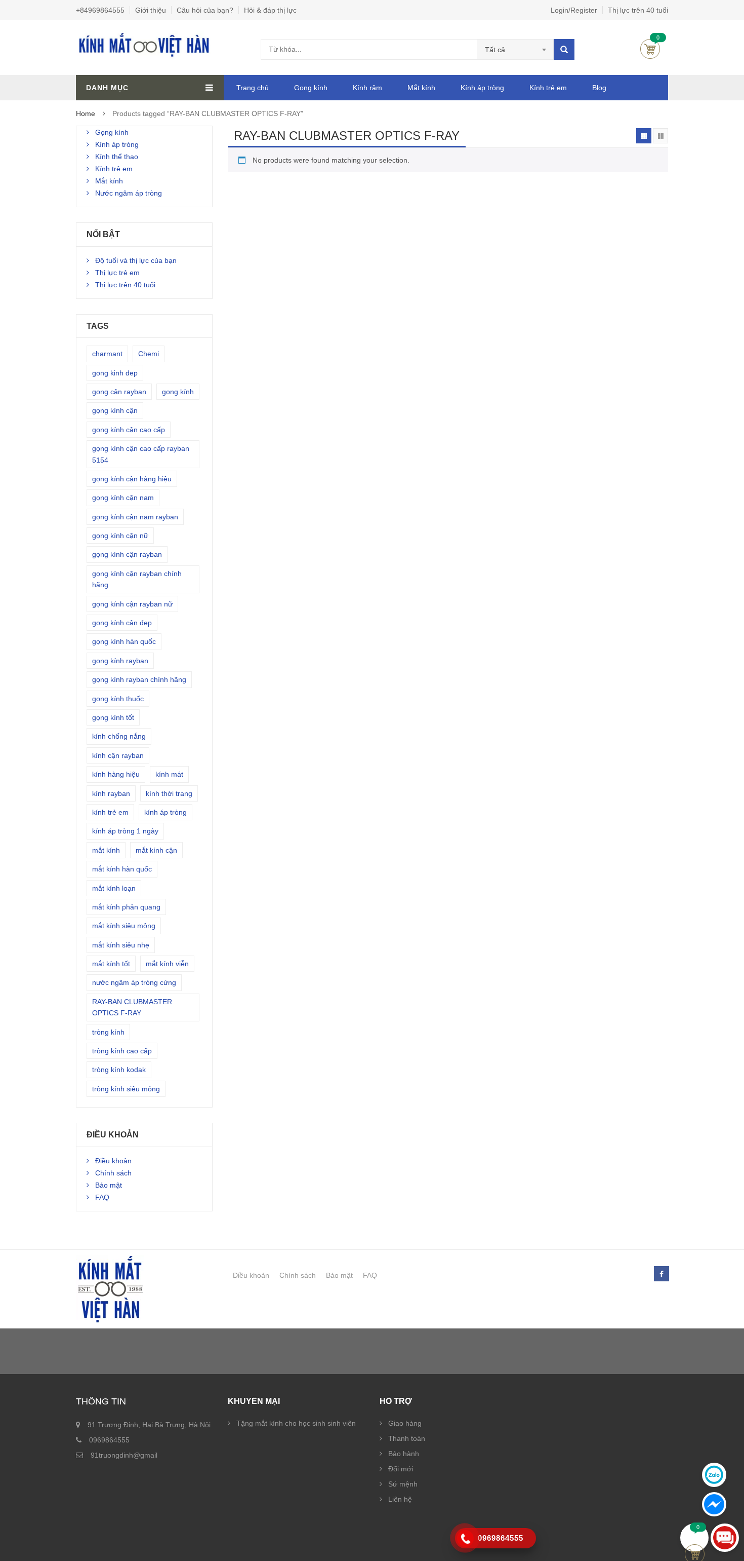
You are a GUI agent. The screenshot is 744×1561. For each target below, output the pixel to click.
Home (85, 113)
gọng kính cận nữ (120, 535)
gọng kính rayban (120, 661)
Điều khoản (113, 1161)
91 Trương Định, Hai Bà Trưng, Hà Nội (149, 1425)
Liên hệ (400, 1499)
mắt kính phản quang (126, 907)
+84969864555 (100, 10)
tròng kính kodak (119, 1069)
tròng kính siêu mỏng (126, 1089)
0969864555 (109, 1440)
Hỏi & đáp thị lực (270, 10)
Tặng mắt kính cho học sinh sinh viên (296, 1423)
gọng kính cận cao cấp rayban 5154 (140, 454)
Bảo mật (108, 1185)
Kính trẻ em (548, 88)
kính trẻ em (110, 812)
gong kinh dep (115, 373)
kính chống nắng (119, 736)
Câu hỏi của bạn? (205, 10)
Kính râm (367, 88)
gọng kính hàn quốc (124, 641)
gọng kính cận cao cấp (128, 430)
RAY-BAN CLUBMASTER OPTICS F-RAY (132, 1007)
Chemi (148, 354)
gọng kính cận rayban (127, 554)
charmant (107, 354)
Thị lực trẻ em (117, 273)
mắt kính (106, 850)
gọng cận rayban (119, 392)
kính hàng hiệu (116, 774)
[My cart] (695, 1537)
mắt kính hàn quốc (122, 869)
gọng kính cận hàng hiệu (132, 479)
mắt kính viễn (167, 964)
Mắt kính (421, 88)
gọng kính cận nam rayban (135, 517)
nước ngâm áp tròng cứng (134, 982)
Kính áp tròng (482, 88)
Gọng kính (310, 88)
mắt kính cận (156, 850)
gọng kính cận (115, 410)
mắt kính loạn (114, 888)
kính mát (169, 774)
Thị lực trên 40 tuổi (638, 10)
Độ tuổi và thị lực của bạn (136, 260)
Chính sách (113, 1173)
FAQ (102, 1197)
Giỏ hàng (650, 49)
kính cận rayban (118, 755)
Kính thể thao (116, 157)
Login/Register (574, 10)
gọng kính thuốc (118, 699)
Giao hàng (405, 1423)
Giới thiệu (150, 10)
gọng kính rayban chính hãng (139, 679)
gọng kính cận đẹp (122, 623)
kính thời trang (169, 793)
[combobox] (515, 50)
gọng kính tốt (113, 717)
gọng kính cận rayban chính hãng (137, 579)
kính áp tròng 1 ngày (125, 831)
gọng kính (178, 392)
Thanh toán (406, 1438)
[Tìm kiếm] (564, 49)
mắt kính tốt (111, 964)
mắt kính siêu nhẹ (120, 945)
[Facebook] (661, 1274)
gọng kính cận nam (123, 497)
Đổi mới (400, 1469)
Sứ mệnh (403, 1484)
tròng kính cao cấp (122, 1051)
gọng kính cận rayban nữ (132, 604)
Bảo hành (403, 1454)
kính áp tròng (165, 812)
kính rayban (111, 793)
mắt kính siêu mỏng (123, 926)
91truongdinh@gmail (124, 1455)
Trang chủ (252, 88)
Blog (599, 88)
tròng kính (108, 1032)
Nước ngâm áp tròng (128, 193)
